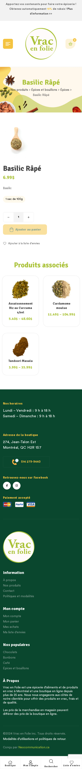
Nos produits (19, 89)
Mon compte (30, 765)
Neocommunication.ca (33, 747)
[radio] (14, 199)
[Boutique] (10, 762)
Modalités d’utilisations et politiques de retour (34, 739)
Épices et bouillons (44, 89)
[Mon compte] (31, 762)
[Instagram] (16, 486)
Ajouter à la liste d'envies (24, 243)
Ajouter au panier (28, 230)
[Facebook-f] (7, 486)
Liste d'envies (71, 765)
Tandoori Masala (20, 361)
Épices (64, 89)
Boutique (10, 765)
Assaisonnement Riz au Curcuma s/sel (21, 308)
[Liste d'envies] (72, 762)
